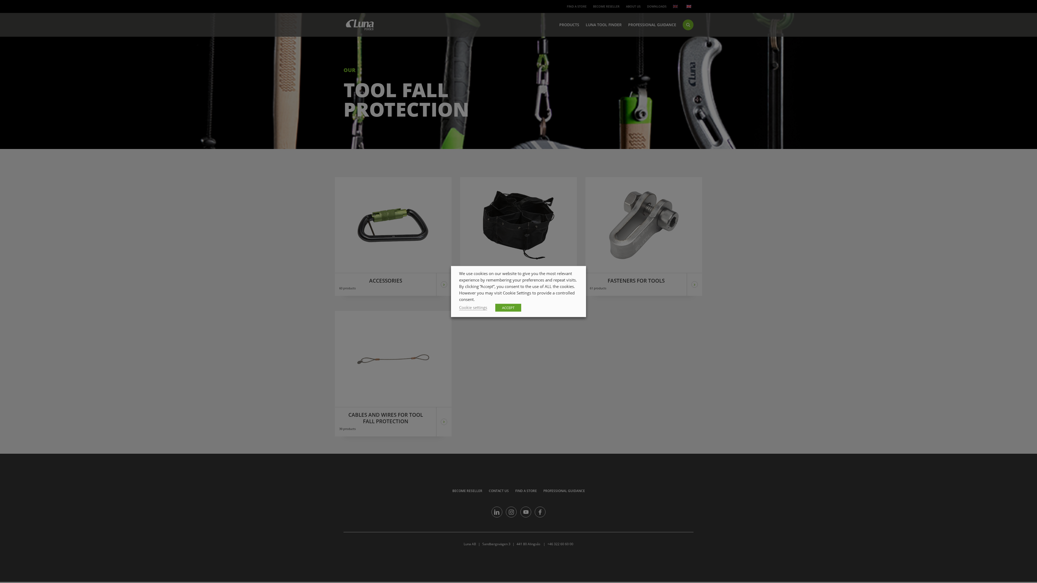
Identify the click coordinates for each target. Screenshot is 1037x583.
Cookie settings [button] (473, 307)
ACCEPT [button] (508, 307)
